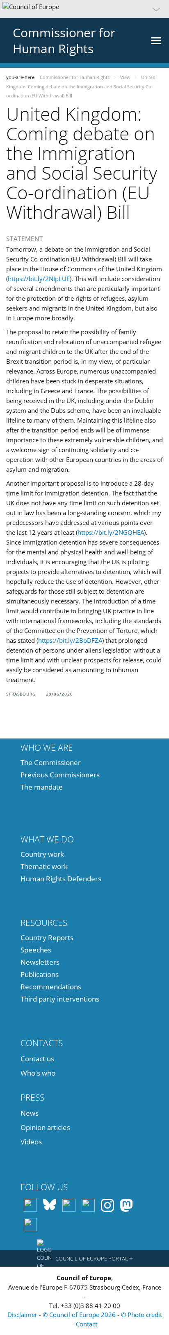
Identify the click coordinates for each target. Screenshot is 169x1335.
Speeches (36, 950)
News (30, 1113)
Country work (42, 854)
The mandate (42, 787)
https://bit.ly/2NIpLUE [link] (39, 279)
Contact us (37, 1058)
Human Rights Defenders (61, 878)
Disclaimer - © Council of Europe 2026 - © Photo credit (84, 1314)
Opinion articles (45, 1127)
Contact (86, 1324)
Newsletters (40, 962)
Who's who (38, 1073)
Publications (40, 974)
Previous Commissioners (60, 774)
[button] (84, 9)
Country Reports (47, 937)
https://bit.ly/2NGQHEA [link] (111, 532)
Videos (31, 1141)
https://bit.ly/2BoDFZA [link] (70, 640)
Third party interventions (60, 999)
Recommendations (51, 986)
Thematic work (44, 866)
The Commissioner (51, 762)
